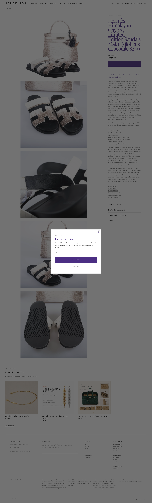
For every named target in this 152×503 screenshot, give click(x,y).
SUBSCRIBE (76, 260)
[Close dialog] (99, 231)
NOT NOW (76, 266)
